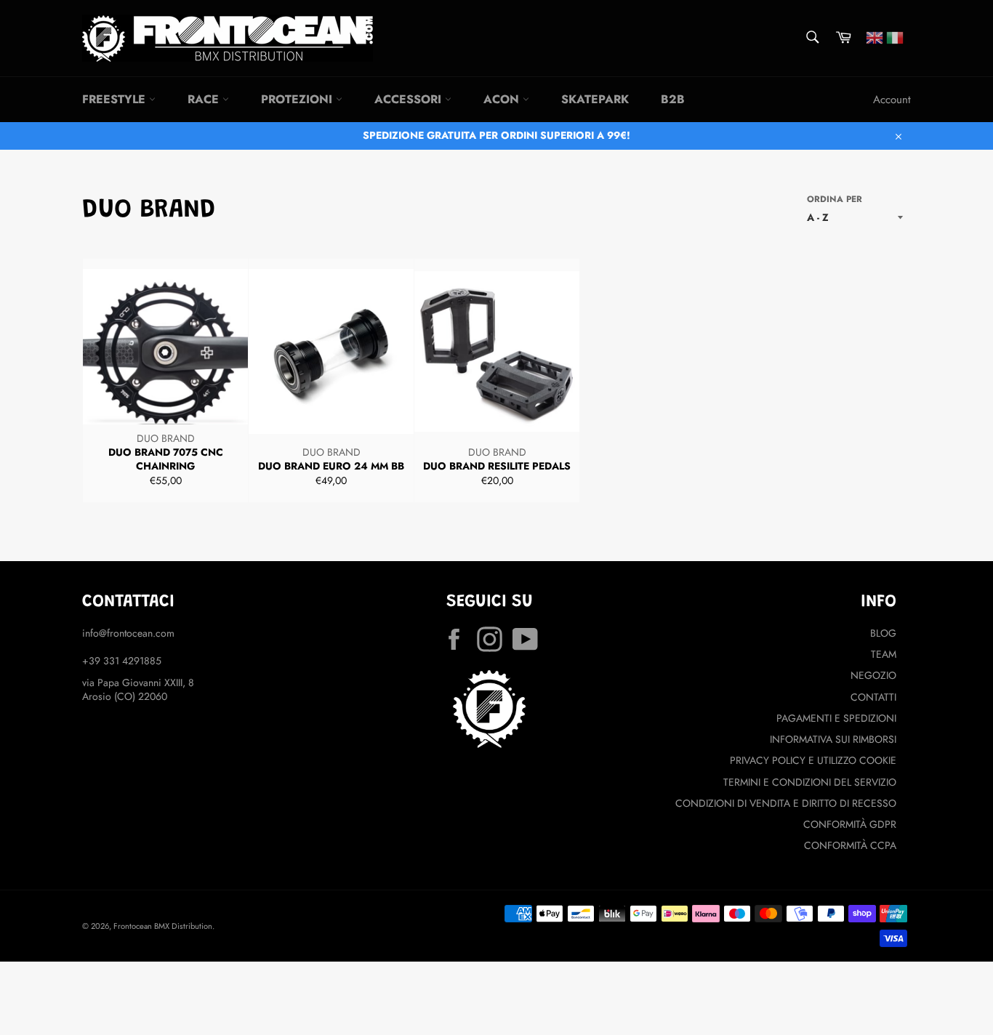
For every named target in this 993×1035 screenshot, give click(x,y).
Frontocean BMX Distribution (162, 926)
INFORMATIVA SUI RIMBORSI (833, 739)
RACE (205, 99)
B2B (673, 99)
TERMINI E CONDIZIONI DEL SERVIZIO (809, 782)
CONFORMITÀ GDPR (849, 824)
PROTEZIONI (298, 99)
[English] (874, 36)
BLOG (883, 633)
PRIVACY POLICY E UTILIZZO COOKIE (813, 760)
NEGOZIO (873, 675)
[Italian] (895, 36)
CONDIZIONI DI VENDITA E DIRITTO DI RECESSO (785, 803)
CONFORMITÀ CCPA (850, 845)
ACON (503, 99)
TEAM (883, 654)
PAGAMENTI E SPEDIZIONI (836, 718)
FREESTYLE (115, 99)
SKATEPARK (595, 99)
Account (892, 100)
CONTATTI (873, 697)
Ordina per (834, 199)
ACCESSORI (409, 99)
